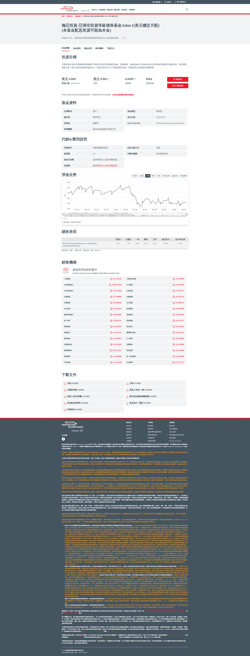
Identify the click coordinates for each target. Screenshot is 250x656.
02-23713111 (117, 332)
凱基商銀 (130, 320)
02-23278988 (180, 344)
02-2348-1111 (117, 320)
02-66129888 (180, 308)
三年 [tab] (158, 176)
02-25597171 (180, 291)
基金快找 (78, 16)
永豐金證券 (68, 344)
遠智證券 (130, 314)
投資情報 (102, 10)
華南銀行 (67, 332)
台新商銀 (67, 297)
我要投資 (110, 10)
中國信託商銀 (131, 279)
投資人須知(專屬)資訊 (108, 166)
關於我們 (117, 10)
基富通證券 (68, 350)
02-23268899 (117, 297)
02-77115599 (117, 362)
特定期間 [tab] (183, 176)
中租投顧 (67, 362)
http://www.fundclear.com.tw (176, 635)
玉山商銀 (130, 302)
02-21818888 (117, 356)
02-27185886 (180, 338)
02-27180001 (117, 338)
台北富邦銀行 (68, 291)
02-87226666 (117, 314)
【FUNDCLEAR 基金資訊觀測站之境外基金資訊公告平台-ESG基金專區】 (165, 611)
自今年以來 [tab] (166, 176)
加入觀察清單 (178, 86)
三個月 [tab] (135, 176)
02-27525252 (117, 326)
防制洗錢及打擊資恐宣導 (176, 435)
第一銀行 (67, 320)
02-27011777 (180, 320)
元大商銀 (130, 285)
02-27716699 (117, 291)
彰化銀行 (130, 326)
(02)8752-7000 (116, 285)
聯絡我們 (150, 429)
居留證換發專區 (152, 435)
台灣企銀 (130, 291)
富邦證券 (130, 350)
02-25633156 (180, 297)
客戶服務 (150, 426)
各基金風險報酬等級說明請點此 (123, 95)
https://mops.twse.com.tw (76, 637)
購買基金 (179, 79)
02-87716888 (180, 350)
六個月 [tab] (141, 176)
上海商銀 (67, 279)
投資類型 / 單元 (67, 38)
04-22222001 (180, 326)
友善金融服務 (173, 429)
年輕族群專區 (152, 441)
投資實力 (124, 10)
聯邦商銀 (67, 338)
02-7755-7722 (179, 362)
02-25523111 (117, 279)
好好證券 (130, 362)
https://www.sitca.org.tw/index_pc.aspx (93, 631)
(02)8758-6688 (83, 652)
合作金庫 (67, 308)
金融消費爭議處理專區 (154, 432)
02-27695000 (180, 279)
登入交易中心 (181, 2)
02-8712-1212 (117, 350)
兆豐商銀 (130, 297)
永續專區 (132, 10)
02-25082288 (117, 302)
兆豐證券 (130, 344)
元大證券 (130, 338)
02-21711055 (180, 332)
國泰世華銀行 (68, 314)
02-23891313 (180, 302)
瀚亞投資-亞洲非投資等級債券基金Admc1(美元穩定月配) (101, 16)
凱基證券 (67, 356)
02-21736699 (180, 285)
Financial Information (175, 441)
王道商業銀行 (68, 285)
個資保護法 (172, 438)
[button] (186, 180)
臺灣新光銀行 (131, 332)
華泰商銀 (67, 326)
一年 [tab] (147, 176)
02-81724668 (180, 356)
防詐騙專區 (151, 438)
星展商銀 (130, 308)
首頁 (63, 16)
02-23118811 (117, 308)
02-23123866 (117, 344)
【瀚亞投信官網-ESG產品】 (71, 613)
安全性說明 (172, 432)
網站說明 (172, 426)
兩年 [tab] (153, 176)
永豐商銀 (67, 302)
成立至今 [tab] (175, 176)
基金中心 (95, 10)
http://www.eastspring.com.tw (111, 637)
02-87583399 (180, 314)
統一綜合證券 (131, 356)
